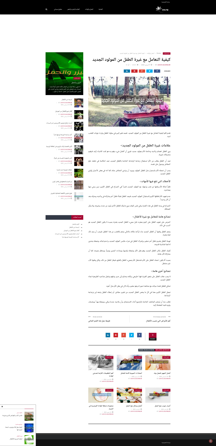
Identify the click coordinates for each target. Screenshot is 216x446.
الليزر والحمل (76, 82)
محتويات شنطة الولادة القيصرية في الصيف (101, 407)
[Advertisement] (108, 31)
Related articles (163, 350)
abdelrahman (164, 65)
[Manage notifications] (211, 441)
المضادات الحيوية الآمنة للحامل (131, 373)
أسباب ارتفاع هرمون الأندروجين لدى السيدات (59, 123)
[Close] (2, 407)
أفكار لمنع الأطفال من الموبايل (63, 111)
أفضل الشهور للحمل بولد (162, 373)
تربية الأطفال (19, 436)
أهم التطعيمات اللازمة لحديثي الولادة (103, 375)
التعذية (101, 9)
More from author (146, 350)
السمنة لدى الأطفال (67, 99)
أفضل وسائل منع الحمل (134, 405)
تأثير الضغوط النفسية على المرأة (63, 158)
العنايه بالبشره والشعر (73, 9)
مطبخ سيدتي (58, 9)
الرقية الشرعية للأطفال (16, 439)
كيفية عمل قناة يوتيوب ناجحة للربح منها (13, 428)
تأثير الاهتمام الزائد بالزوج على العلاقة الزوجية (59, 146)
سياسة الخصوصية (166, 2)
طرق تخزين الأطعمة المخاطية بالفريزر (61, 193)
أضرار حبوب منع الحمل (162, 405)
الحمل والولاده (89, 9)
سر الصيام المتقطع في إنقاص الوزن (62, 181)
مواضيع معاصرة (19, 424)
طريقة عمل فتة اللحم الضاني (99, 321)
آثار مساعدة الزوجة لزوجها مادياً (63, 134)
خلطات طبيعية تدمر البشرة (64, 170)
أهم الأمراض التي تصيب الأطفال (158, 321)
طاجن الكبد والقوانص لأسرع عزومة (12, 415)
